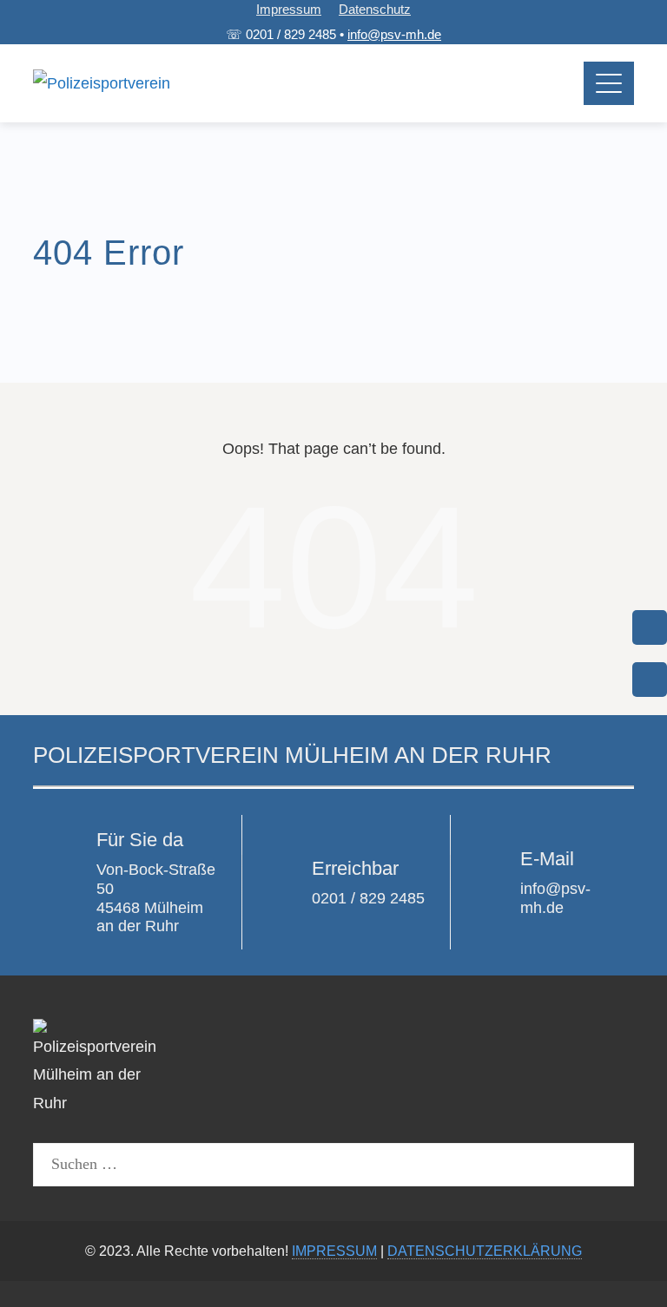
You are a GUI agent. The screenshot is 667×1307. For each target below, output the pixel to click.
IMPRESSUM (334, 1250)
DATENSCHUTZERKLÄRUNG (484, 1250)
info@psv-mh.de (394, 34)
